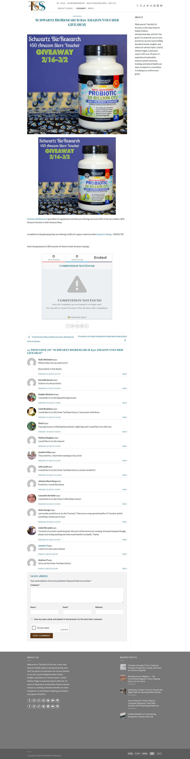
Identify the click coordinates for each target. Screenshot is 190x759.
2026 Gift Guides (65, 8)
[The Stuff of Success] (40, 6)
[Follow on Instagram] (141, 6)
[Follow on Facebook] (137, 6)
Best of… (112, 3)
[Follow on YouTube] (161, 6)
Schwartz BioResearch (37, 219)
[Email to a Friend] (77, 326)
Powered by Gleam (78, 317)
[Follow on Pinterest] (154, 6)
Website (99, 607)
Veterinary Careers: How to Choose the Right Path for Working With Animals (145, 690)
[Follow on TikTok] (144, 6)
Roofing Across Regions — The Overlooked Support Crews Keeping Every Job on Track (144, 678)
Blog (63, 3)
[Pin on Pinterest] (82, 326)
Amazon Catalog (103, 234)
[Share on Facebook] (68, 326)
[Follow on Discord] (57, 700)
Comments (132, 695)
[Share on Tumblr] (86, 326)
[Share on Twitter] (72, 326)
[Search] (58, 3)
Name (33, 607)
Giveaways (81, 8)
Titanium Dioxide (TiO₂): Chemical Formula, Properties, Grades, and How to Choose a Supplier (144, 667)
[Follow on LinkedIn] (158, 6)
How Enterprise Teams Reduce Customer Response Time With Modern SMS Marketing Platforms (143, 703)
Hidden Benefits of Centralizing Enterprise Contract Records (142, 715)
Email (66, 607)
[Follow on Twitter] (148, 6)
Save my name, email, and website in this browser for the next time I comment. (68, 619)
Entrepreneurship (76, 3)
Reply (125, 374)
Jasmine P (42, 545)
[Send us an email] (151, 6)
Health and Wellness (97, 3)
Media (90, 8)
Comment (35, 585)
